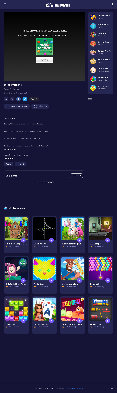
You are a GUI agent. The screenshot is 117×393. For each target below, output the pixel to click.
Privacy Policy (77, 388)
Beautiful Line (40, 244)
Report (34, 99)
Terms (68, 388)
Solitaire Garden (41, 324)
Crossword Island (70, 284)
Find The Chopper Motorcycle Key (21, 244)
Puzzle (8, 164)
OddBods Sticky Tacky (16, 284)
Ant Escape (95, 244)
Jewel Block (11, 324)
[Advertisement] (21, 363)
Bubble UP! (95, 284)
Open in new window (19, 106)
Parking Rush (96, 324)
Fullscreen (42, 106)
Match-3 (20, 164)
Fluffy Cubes (39, 284)
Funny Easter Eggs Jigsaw (74, 244)
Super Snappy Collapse (73, 324)
